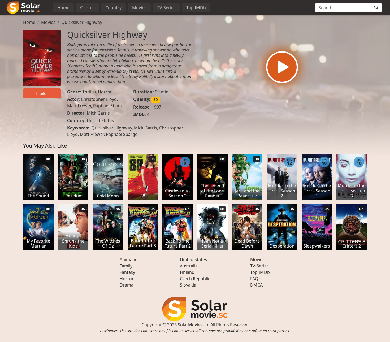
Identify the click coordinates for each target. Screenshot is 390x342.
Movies (139, 8)
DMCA (256, 285)
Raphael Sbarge (109, 106)
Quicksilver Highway (81, 22)
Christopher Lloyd (99, 99)
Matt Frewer (79, 106)
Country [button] (113, 8)
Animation (130, 259)
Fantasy (127, 272)
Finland (187, 272)
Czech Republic (195, 279)
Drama (126, 285)
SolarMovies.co (193, 325)
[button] (282, 67)
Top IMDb (196, 8)
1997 (156, 107)
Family (126, 266)
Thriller (89, 92)
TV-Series (166, 8)
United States (100, 120)
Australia (189, 266)
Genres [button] (87, 8)
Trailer (42, 93)
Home (63, 8)
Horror (105, 92)
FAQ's (256, 279)
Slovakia (188, 285)
